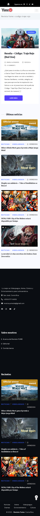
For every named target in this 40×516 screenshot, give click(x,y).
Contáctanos (8, 348)
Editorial (6, 344)
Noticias (7, 505)
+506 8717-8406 (10, 299)
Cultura (33, 508)
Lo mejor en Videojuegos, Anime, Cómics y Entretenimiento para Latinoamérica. (17, 289)
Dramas (7, 508)
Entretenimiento (20, 508)
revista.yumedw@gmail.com (13, 303)
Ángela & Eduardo (13, 62)
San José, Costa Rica (11, 295)
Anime (16, 505)
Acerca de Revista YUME (13, 339)
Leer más (13, 98)
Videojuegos (27, 505)
